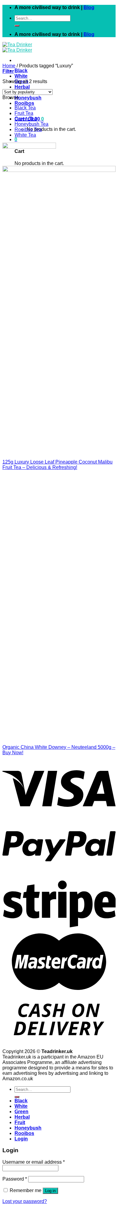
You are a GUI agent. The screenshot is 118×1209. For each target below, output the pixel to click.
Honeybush (28, 97)
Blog (89, 7)
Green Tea (26, 118)
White (21, 76)
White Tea (25, 134)
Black (21, 70)
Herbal (22, 86)
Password (14, 1179)
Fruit (20, 1122)
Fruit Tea (24, 113)
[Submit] (17, 26)
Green (21, 1111)
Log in (50, 1190)
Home (8, 65)
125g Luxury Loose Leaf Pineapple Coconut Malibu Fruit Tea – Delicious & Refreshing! (57, 464)
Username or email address (33, 1162)
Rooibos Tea (28, 129)
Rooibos (24, 103)
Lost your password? (24, 1201)
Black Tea (25, 107)
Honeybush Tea (31, 124)
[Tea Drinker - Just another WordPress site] (17, 47)
